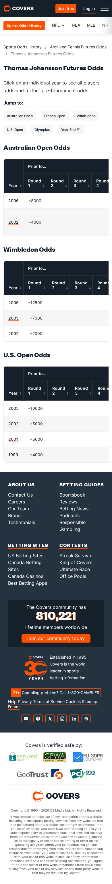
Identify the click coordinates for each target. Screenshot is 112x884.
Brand (14, 515)
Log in (89, 8)
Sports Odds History (22, 46)
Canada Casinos (25, 576)
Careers (16, 502)
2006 (13, 200)
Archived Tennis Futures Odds (78, 46)
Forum (14, 706)
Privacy (25, 701)
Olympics (42, 129)
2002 (13, 222)
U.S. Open (15, 129)
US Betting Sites (25, 555)
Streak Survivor (76, 555)
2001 (13, 439)
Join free (66, 8)
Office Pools (72, 576)
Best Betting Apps (27, 583)
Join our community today (56, 638)
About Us (21, 484)
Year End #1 (71, 129)
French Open (54, 116)
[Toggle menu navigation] (105, 9)
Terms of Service (49, 701)
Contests (73, 545)
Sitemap (89, 701)
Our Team (18, 508)
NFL (56, 25)
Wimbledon (86, 116)
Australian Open (20, 116)
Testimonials (21, 522)
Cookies (73, 701)
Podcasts (69, 515)
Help (12, 701)
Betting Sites (28, 545)
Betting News (73, 508)
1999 (13, 454)
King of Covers (75, 562)
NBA (76, 25)
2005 (13, 318)
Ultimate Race (74, 569)
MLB (91, 25)
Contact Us (20, 495)
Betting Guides (81, 484)
